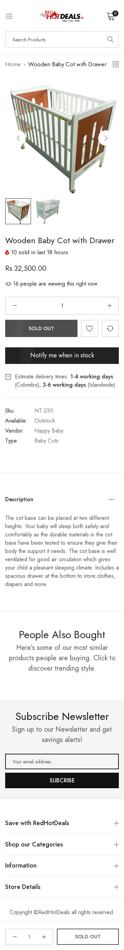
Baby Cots (46, 441)
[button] (106, 138)
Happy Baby (48, 431)
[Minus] (15, 306)
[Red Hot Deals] (62, 15)
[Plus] (109, 306)
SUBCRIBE (62, 780)
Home (13, 64)
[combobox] (62, 39)
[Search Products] (110, 39)
